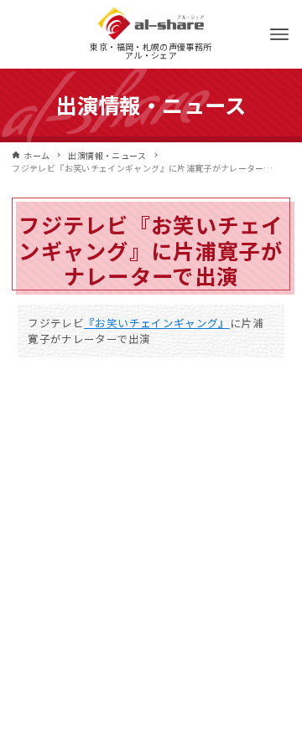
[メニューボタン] (279, 34)
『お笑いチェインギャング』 (157, 323)
